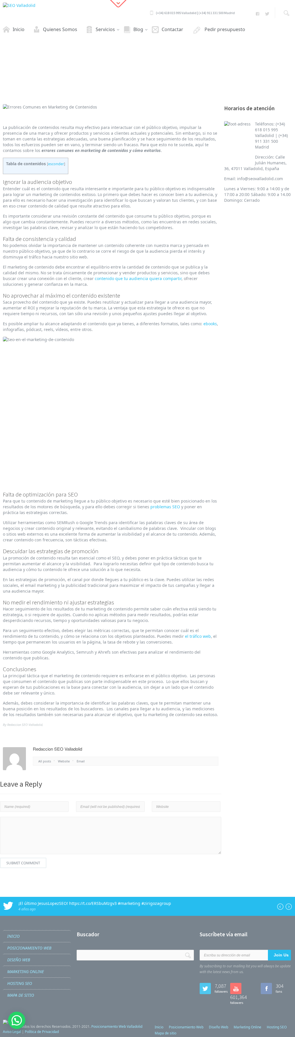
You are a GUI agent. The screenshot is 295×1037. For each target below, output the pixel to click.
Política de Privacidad (42, 1031)
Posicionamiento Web (29, 948)
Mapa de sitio (20, 995)
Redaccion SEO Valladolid (24, 724)
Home (90, 77)
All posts (44, 761)
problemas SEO (165, 506)
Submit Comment (23, 862)
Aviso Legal (12, 1031)
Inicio (13, 936)
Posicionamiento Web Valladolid (116, 1026)
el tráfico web (198, 636)
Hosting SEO (19, 983)
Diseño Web (18, 959)
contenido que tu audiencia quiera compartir (138, 278)
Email (81, 761)
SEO (120, 77)
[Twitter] (266, 14)
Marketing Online (25, 971)
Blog (106, 77)
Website (64, 761)
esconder (56, 163)
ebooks (210, 323)
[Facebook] (257, 14)
